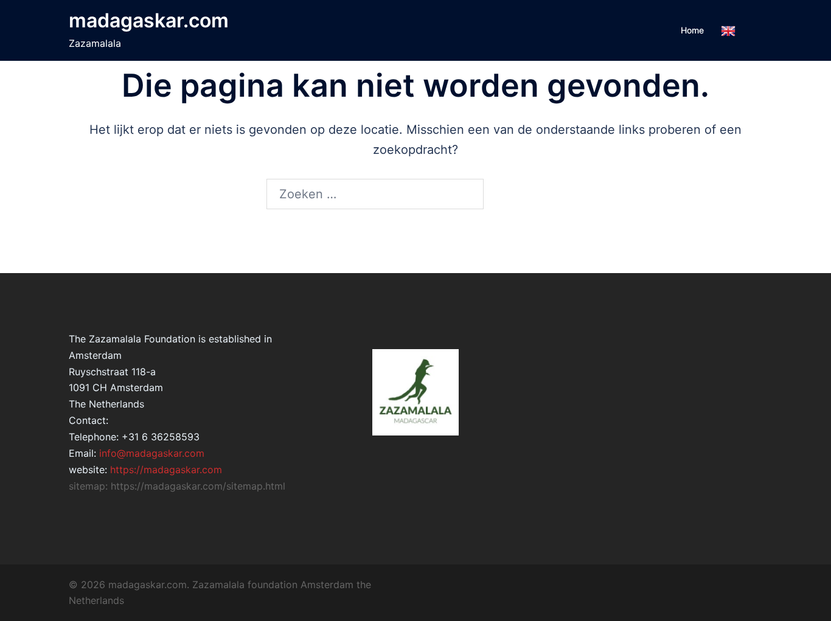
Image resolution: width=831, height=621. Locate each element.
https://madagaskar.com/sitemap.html (198, 486)
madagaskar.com (149, 20)
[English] (728, 30)
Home (692, 30)
